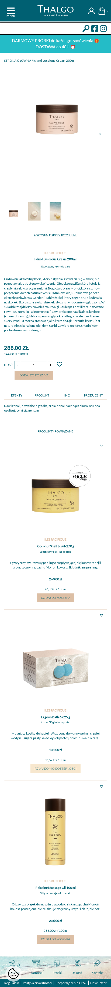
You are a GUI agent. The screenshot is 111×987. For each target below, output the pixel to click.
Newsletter (98, 983)
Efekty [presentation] (16, 395)
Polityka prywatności (37, 983)
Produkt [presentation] (42, 395)
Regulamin (11, 983)
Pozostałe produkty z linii (55, 235)
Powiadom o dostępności (55, 768)
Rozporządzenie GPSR (71, 983)
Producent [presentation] (93, 395)
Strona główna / (18, 60)
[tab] (16, 395)
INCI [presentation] (67, 395)
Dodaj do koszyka (33, 375)
